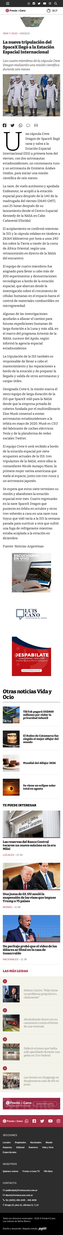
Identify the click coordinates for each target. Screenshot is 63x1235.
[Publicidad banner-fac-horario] (31, 1103)
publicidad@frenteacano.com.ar (21, 1190)
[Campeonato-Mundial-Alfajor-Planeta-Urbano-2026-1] (11, 763)
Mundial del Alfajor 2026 (39, 763)
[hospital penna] (11, 1052)
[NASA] (31, 95)
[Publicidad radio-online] (31, 572)
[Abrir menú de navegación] (8, 3)
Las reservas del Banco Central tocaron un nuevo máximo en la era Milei (29, 845)
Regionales (20, 1142)
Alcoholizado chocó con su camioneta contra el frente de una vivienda (41, 1023)
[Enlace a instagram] (50, 3)
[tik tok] (11, 714)
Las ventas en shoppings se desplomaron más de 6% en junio (41, 1081)
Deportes (7, 1147)
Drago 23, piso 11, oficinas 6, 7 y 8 (21, 1205)
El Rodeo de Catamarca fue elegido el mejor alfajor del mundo (41, 739)
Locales (8, 854)
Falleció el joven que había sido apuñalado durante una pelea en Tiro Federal (42, 1052)
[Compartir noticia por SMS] (28, 125)
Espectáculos (9, 1152)
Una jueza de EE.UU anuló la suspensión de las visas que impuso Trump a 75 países (29, 897)
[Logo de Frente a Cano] (16, 10)
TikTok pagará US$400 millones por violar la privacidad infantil (38, 715)
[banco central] (31, 824)
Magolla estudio (30, 1228)
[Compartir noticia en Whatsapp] (20, 125)
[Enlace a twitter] (39, 3)
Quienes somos (10, 1171)
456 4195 (20, 1200)
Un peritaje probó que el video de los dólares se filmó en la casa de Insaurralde (30, 949)
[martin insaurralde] (31, 928)
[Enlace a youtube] (44, 3)
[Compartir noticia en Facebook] (4, 125)
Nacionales (10, 959)
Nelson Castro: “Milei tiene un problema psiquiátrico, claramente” (41, 994)
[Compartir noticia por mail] (36, 125)
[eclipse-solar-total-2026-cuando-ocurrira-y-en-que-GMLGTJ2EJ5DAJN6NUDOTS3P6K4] (11, 787)
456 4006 (32, 1200)
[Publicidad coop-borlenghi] (31, 22)
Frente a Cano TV (31, 1171)
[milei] (11, 994)
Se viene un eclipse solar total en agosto (39, 787)
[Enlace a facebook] (34, 3)
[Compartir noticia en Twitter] (12, 125)
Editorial (20, 1147)
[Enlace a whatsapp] (29, 3)
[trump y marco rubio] (31, 876)
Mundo (7, 907)
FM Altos (48, 1171)
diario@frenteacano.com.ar (19, 1195)
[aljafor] (11, 739)
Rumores (33, 1147)
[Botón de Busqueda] (55, 3)
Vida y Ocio (10, 33)
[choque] (11, 1023)
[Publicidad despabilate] (31, 656)
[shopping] (11, 1081)
